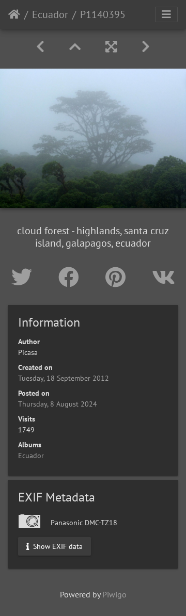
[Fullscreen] (111, 46)
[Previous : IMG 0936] (40, 46)
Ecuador (50, 14)
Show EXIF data (57, 545)
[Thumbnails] (75, 46)
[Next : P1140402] (145, 46)
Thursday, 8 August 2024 (57, 404)
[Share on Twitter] (24, 277)
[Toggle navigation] (166, 14)
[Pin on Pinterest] (118, 277)
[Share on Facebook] (71, 277)
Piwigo (114, 594)
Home (14, 14)
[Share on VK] (163, 277)
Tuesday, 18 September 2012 (63, 378)
